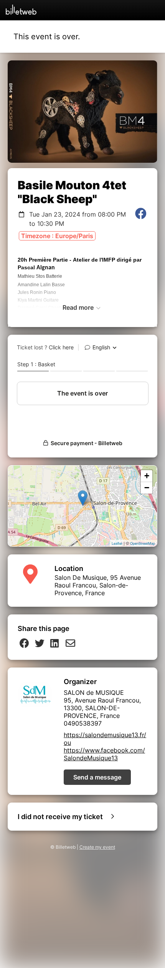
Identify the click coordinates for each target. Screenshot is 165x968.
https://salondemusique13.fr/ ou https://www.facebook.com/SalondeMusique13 (105, 746)
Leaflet (117, 543)
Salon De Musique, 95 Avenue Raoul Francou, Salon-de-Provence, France (97, 585)
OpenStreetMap (142, 543)
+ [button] (146, 476)
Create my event (97, 847)
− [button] (146, 487)
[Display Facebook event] (140, 219)
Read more (79, 307)
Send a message (97, 777)
